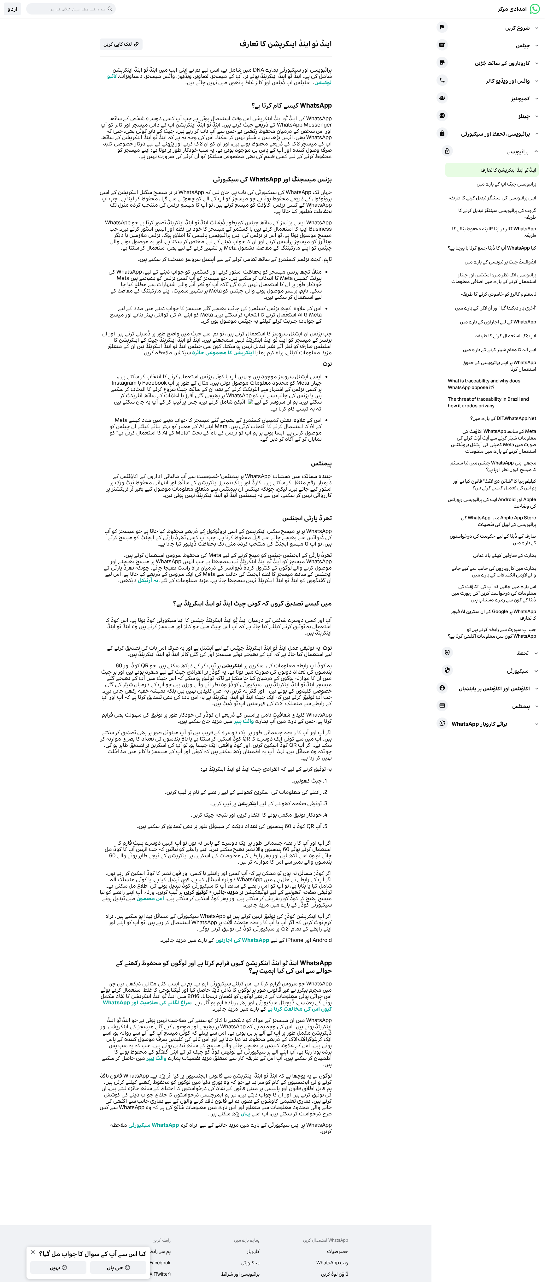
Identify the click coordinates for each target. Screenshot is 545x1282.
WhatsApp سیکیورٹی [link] (153, 1124)
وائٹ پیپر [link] (244, 721)
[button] (12, 9)
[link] (519, 9)
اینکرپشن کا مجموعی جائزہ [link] (223, 352)
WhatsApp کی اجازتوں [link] (242, 939)
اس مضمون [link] (150, 898)
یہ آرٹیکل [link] (148, 580)
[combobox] (67, 9)
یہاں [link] (245, 1113)
